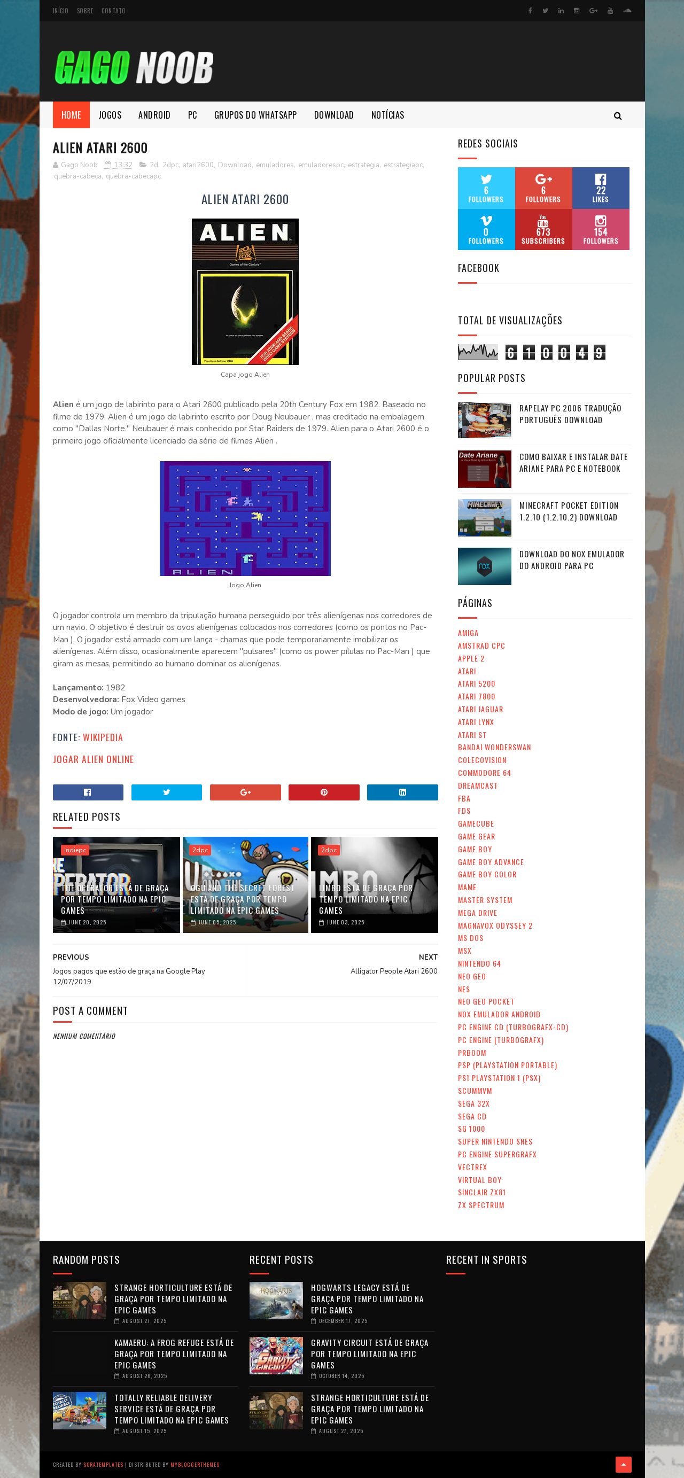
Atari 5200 (476, 683)
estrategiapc (403, 165)
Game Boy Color (487, 874)
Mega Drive (478, 912)
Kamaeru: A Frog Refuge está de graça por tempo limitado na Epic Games (174, 1353)
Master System (485, 899)
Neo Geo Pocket (486, 1001)
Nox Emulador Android (499, 1014)
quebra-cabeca (78, 176)
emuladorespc (321, 165)
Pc (192, 114)
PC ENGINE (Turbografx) (501, 1039)
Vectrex (472, 1166)
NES (464, 988)
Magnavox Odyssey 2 (495, 925)
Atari (467, 670)
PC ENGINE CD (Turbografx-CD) (513, 1026)
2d (154, 165)
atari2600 (198, 165)
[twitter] (545, 10)
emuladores (275, 165)
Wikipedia (103, 737)
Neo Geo (472, 976)
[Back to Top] (624, 1465)
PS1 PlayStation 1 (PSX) (499, 1077)
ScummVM (475, 1090)
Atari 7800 (476, 696)
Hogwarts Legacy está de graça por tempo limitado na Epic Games (367, 1298)
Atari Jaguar (480, 708)
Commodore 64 (484, 772)
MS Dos (471, 937)
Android (154, 114)
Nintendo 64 (479, 963)
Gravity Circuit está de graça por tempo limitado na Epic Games (370, 1353)
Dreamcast (478, 785)
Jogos (110, 114)
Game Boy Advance (491, 861)
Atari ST (472, 734)
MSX (465, 950)
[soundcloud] (627, 10)
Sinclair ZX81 (482, 1191)
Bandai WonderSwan (494, 746)
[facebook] (530, 10)
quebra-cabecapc (133, 176)
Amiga (468, 632)
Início (61, 10)
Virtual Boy (480, 1179)
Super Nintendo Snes (495, 1141)
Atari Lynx (476, 721)
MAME (467, 886)
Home (71, 114)
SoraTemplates (103, 1464)
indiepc (75, 850)
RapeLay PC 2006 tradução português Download (570, 414)
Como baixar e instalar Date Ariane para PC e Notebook (573, 462)
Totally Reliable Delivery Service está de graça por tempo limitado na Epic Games (171, 1408)
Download (334, 114)
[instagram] (576, 10)
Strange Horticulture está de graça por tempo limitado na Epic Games (173, 1298)
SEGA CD (472, 1116)
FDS (464, 810)
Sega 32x (474, 1103)
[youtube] (610, 10)
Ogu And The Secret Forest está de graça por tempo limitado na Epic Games (243, 899)
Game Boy (475, 848)
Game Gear (476, 836)
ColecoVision (482, 759)
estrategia (363, 165)
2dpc (170, 165)
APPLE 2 (471, 658)
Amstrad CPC (482, 645)
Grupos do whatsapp (255, 114)
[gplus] (593, 10)
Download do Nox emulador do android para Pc (572, 560)
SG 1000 (471, 1128)
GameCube (476, 823)
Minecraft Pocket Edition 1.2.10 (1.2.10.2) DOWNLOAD (569, 511)
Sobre (85, 10)
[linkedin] (561, 10)
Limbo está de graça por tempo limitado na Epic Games (366, 899)
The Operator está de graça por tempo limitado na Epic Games (115, 899)
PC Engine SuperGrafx (497, 1154)
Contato (114, 10)
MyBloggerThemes (195, 1464)
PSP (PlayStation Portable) (507, 1064)
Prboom (472, 1052)
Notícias (388, 114)
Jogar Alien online (93, 759)
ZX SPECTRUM (481, 1204)
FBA (464, 798)
